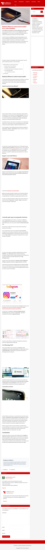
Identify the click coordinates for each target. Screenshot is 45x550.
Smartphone (21, 1)
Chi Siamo (15, 545)
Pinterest (35, 79)
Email (3, 530)
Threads (34, 77)
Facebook (35, 74)
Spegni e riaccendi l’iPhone (10, 67)
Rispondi (4, 487)
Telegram (35, 82)
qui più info (14, 149)
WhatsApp (35, 72)
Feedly (34, 81)
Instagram (35, 76)
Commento (4, 512)
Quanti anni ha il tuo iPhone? (10, 66)
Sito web (3, 533)
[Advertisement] (15, 52)
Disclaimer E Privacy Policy (26, 545)
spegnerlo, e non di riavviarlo (13, 190)
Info (15, 4)
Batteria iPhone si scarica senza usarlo (10, 64)
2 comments (12, 469)
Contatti (19, 545)
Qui (3, 193)
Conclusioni (6, 73)
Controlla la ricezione (11, 71)
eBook (39, 1)
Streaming (34, 1)
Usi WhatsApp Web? (9, 70)
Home (16, 1)
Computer (28, 1)
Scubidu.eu (5, 469)
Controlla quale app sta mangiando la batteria (14, 69)
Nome (3, 527)
